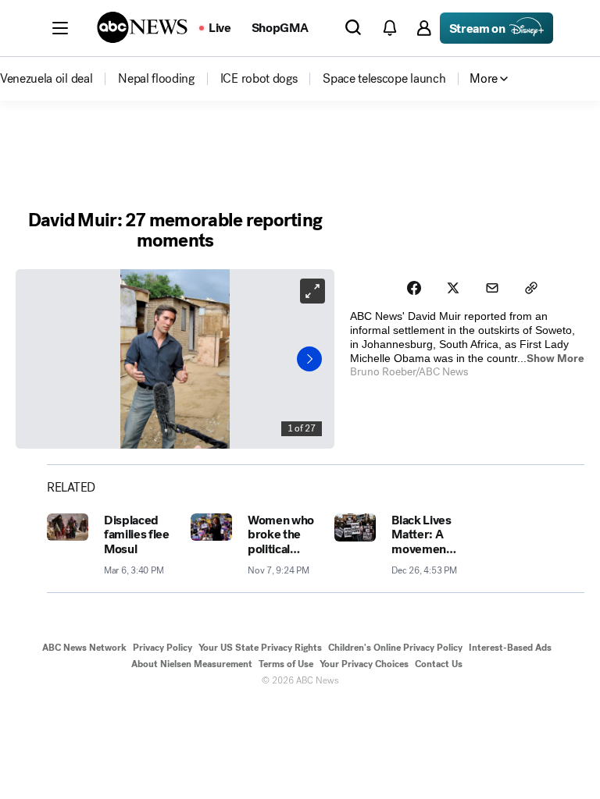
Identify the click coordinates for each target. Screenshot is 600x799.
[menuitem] (46, 79)
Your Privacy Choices (364, 664)
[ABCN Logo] (142, 27)
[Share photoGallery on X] (453, 288)
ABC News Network (84, 647)
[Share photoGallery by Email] (492, 288)
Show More (555, 358)
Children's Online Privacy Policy (395, 647)
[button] (60, 28)
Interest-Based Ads (510, 647)
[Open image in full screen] (312, 291)
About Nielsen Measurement (191, 664)
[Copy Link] (531, 288)
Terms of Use (286, 664)
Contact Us (438, 664)
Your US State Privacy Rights (260, 647)
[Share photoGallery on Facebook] (414, 288)
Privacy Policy (162, 647)
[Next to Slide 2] (309, 358)
